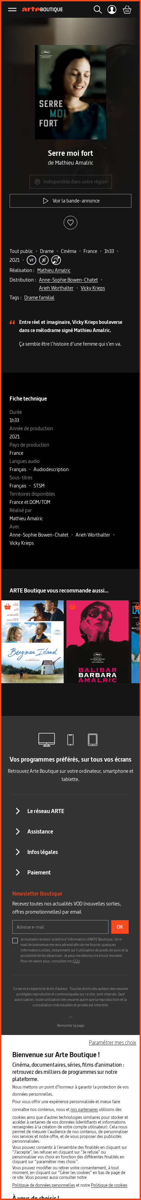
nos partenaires (84, 1109)
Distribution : (23, 279)
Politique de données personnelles (43, 1185)
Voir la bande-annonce (76, 200)
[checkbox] (15, 940)
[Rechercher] (96, 9)
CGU (76, 961)
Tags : (16, 297)
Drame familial (39, 297)
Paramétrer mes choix (112, 1042)
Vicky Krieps (93, 287)
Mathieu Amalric (53, 270)
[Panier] (126, 9)
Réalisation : (22, 270)
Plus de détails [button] (32, 641)
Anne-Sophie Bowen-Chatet (68, 279)
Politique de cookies (109, 1185)
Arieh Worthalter (56, 287)
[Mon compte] (112, 9)
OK (120, 926)
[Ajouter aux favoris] (70, 222)
